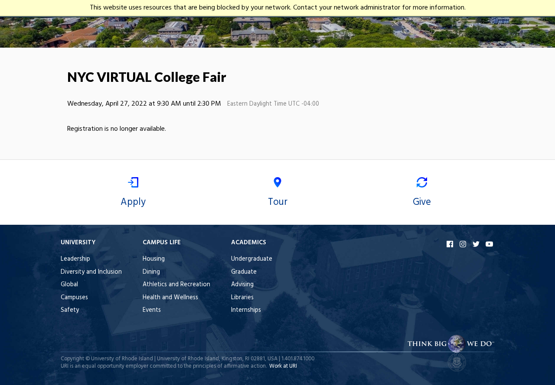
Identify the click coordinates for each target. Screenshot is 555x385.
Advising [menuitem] (242, 285)
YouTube (490, 244)
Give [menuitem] (422, 202)
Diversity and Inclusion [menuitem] (91, 272)
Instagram (464, 244)
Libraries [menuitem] (242, 298)
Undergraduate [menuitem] (251, 259)
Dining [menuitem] (151, 272)
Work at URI (283, 366)
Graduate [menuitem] (244, 272)
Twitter (477, 244)
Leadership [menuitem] (75, 259)
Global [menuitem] (69, 285)
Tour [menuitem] (277, 202)
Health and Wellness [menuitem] (170, 298)
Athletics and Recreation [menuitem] (176, 285)
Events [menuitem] (152, 310)
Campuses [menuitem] (74, 298)
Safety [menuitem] (70, 310)
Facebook (451, 244)
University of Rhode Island (122, 358)
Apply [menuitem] (133, 202)
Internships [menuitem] (246, 310)
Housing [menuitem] (154, 259)
